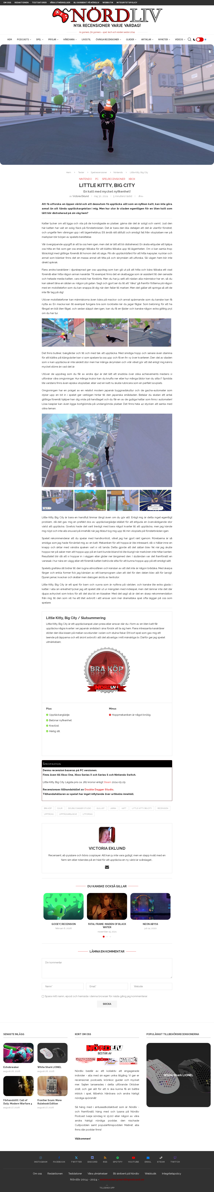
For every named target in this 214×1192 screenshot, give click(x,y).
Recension (162, 808)
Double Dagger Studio (79, 808)
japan (113, 808)
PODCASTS (23, 39)
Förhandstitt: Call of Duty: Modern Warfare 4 (17, 1102)
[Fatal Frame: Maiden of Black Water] (107, 906)
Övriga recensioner (107, 39)
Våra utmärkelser (60, 3)
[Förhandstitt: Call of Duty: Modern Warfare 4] (18, 1086)
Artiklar (146, 39)
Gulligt (100, 808)
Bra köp (48, 808)
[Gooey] (63, 906)
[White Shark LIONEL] (52, 1053)
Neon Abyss (150, 924)
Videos (179, 39)
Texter (81, 172)
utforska (87, 814)
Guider (130, 39)
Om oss (7, 3)
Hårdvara (69, 39)
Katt (124, 808)
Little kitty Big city (142, 808)
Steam (107, 782)
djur (59, 808)
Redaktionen (22, 3)
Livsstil (86, 39)
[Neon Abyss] (150, 906)
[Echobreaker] (18, 1053)
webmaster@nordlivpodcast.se (122, 1179)
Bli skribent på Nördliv (86, 3)
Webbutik (107, 3)
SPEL (38, 39)
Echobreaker (11, 1067)
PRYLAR (52, 39)
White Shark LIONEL (49, 1067)
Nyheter (163, 39)
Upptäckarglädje (68, 814)
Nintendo (118, 172)
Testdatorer (39, 3)
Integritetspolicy (127, 3)
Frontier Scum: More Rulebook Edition (49, 1102)
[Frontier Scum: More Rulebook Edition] (52, 1086)
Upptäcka (49, 814)
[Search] (189, 39)
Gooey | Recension (63, 924)
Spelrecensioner (99, 172)
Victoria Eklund (81, 196)
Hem (9, 39)
